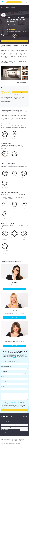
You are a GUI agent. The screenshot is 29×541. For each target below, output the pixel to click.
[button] (11, 73)
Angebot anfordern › (14, 424)
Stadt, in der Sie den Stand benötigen (10, 361)
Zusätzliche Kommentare (7, 392)
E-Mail (15, 289)
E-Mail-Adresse (4, 381)
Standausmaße (4, 371)
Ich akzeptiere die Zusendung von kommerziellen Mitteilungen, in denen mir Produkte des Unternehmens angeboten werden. (15, 407)
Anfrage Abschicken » (14, 410)
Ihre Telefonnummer (6, 386)
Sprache (25, 416)
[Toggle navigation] (26, 2)
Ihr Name (3, 376)
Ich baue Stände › (14, 427)
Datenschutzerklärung (13, 402)
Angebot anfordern (14, 2)
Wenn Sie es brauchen (6, 366)
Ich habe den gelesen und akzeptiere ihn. (13, 403)
